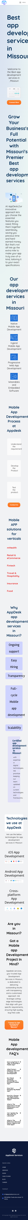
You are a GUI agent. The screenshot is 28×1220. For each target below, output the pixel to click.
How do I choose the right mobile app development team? (13, 1098)
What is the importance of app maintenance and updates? (13, 1106)
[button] (14, 1063)
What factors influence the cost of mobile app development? (13, 1071)
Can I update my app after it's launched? (12, 1114)
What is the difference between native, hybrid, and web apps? (14, 1122)
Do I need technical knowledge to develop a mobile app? (13, 1081)
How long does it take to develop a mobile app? (13, 1063)
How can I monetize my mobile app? (13, 1089)
